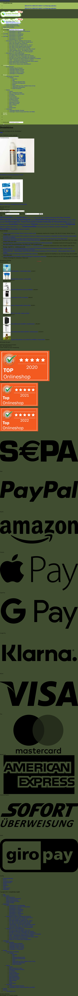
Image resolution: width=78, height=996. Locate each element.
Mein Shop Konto (10, 21)
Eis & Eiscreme (13, 96)
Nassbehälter (13, 224)
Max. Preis (22, 213)
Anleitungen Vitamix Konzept (16, 70)
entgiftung (33, 219)
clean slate (43, 217)
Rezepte (5, 75)
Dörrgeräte (26, 220)
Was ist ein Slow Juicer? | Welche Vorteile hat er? (21, 42)
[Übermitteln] (3, 31)
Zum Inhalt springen (5, 0)
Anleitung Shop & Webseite (16, 68)
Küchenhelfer (70, 222)
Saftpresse (70, 224)
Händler (5, 884)
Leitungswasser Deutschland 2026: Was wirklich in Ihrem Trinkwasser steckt (21, 240)
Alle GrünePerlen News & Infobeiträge (15, 30)
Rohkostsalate (12, 107)
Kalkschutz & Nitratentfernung (54, 222)
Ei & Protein (12, 95)
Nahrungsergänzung (4, 224)
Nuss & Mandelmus (14, 100)
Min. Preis (2, 213)
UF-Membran (51, 226)
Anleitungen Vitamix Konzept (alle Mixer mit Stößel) (22, 111)
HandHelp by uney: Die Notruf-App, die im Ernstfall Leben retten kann (20, 253)
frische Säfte (58, 219)
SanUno (2, 226)
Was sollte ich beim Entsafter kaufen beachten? (20, 46)
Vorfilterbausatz (64, 226)
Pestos (10, 106)
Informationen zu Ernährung (16, 35)
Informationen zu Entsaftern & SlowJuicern (19, 31)
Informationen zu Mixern (15, 32)
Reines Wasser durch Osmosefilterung (18, 62)
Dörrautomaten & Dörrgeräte (11, 220)
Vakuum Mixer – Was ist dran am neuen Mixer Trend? (22, 49)
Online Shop (6, 20)
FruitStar (63, 219)
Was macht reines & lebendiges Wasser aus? (19, 54)
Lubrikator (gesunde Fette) (18, 81)
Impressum (5, 885)
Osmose (34, 224)
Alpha (14, 217)
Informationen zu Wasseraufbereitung (15, 53)
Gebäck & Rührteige (14, 98)
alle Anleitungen (10, 66)
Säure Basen (13, 226)
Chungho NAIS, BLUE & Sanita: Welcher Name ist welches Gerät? (19, 233)
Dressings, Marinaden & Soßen (16, 94)
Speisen (8, 90)
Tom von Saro (19, 226)
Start (4, 19)
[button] (4, 27)
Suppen (11, 91)
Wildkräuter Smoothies (23, 229)
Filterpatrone (50, 220)
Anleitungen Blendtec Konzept (16, 69)
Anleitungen (6, 65)
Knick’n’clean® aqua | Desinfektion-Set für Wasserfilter (13, 204)
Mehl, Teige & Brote (14, 103)
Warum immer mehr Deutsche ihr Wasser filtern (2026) (16, 238)
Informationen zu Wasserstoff (16, 38)
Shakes (14, 84)
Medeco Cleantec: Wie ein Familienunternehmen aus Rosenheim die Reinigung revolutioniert (25, 248)
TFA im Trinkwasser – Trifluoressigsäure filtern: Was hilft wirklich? (19, 251)
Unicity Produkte (10, 27)
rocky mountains (61, 224)
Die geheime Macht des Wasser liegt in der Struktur (21, 55)
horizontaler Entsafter (35, 222)
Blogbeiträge (6, 28)
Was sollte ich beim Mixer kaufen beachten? (19, 47)
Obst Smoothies (27, 224)
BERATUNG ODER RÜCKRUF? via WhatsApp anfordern (40, 5)
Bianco (25, 217)
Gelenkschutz (68, 219)
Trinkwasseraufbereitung (12, 24)
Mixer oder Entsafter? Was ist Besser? (18, 43)
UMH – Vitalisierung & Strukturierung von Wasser (21, 60)
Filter (41, 213)
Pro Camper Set (47, 224)
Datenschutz (6, 889)
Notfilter (21, 224)
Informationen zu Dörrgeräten (16, 34)
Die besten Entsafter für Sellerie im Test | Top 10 (20, 45)
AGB (4, 886)
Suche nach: (6, 29)
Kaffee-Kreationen (16, 88)
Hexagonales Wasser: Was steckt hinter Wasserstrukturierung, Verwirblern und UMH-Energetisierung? (27, 243)
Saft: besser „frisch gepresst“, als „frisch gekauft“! (21, 51)
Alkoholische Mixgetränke (18, 87)
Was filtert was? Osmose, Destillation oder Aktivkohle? (22, 57)
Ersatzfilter (40, 219)
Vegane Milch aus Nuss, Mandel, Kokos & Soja (23, 85)
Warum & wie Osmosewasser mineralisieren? (20, 64)
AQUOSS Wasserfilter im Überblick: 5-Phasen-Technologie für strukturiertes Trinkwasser (24, 256)
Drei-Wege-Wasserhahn (63, 217)
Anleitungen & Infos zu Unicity (16, 72)
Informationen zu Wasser (15, 36)
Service (5, 879)
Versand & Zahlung (7, 881)
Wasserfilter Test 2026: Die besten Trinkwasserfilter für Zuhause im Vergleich (21, 236)
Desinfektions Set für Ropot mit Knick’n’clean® (11, 174)
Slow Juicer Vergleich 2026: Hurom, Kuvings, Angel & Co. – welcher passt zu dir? (23, 245)
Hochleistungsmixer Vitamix (16, 222)
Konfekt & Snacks (13, 99)
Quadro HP (53, 224)
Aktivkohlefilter (6, 217)
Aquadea (19, 217)
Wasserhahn (14, 229)
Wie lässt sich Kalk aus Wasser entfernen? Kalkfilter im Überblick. (25, 58)
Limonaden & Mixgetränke (18, 83)
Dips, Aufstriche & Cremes (15, 92)
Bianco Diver (30, 217)
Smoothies (14, 79)
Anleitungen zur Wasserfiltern (16, 73)
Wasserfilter (5, 229)
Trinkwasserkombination (42, 226)
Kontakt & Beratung (8, 878)
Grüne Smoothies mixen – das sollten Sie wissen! (21, 50)
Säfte (13, 80)
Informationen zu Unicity (15, 39)
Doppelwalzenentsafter (51, 217)
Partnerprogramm (7, 882)
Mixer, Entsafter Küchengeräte (13, 23)
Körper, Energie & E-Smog (12, 25)
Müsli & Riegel (13, 105)
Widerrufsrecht (6, 888)
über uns (5, 114)
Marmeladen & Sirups (14, 102)
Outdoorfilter (41, 224)
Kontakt (5, 113)
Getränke (11, 77)
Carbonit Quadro (37, 217)
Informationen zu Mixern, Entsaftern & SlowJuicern (18, 40)
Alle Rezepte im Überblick (12, 76)
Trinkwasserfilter (29, 226)
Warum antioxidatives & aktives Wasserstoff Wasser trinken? (23, 61)
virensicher (57, 226)
